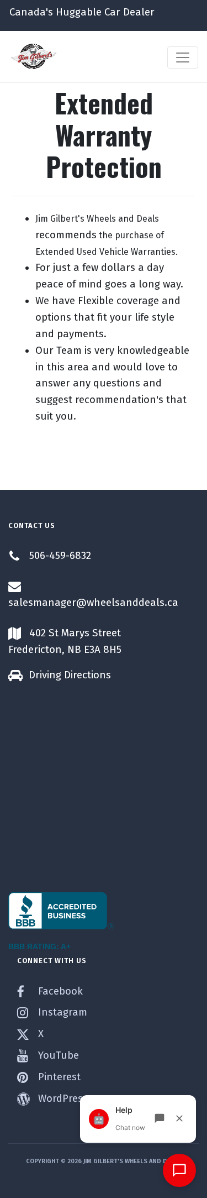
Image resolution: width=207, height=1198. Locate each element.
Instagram (61, 1012)
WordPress (61, 1098)
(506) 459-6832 (53, 72)
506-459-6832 (60, 556)
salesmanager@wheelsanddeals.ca (93, 603)
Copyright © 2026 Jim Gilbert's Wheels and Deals (103, 1161)
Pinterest (58, 1077)
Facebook (59, 991)
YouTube (57, 1055)
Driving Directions (70, 675)
